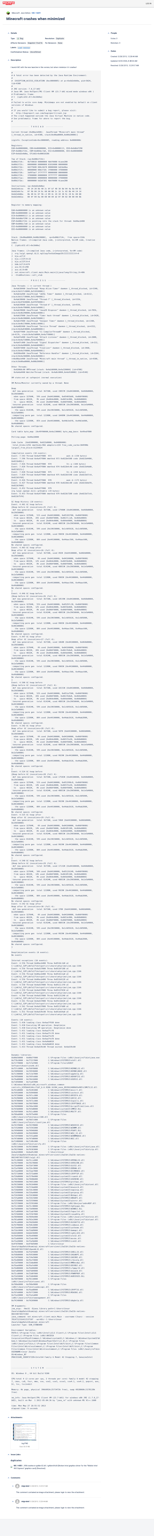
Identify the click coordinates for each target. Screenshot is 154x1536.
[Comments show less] (8, 1478)
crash (20, 48)
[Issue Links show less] (8, 1454)
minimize (26, 48)
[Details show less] (8, 33)
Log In (148, 3)
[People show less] (108, 33)
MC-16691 (36, 13)
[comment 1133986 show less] (13, 1501)
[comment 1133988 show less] (13, 1486)
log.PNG (25, 1443)
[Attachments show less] (8, 1417)
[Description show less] (8, 60)
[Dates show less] (108, 51)
